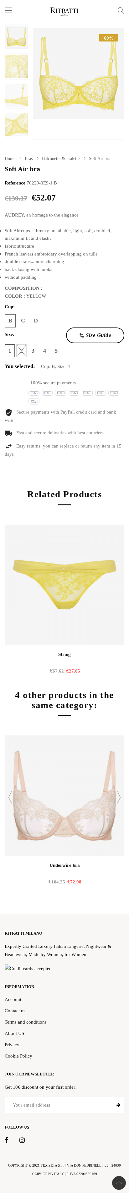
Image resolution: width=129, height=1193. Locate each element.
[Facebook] (6, 1140)
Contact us (15, 1010)
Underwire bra (64, 865)
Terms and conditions (26, 1022)
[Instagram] (22, 1140)
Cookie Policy (18, 1055)
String (64, 654)
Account (13, 999)
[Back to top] (119, 1183)
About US (14, 1033)
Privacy (12, 1044)
